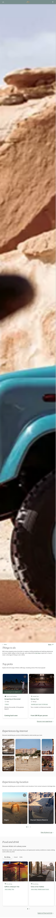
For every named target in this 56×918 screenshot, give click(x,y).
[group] (7, 857)
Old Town (37, 653)
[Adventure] (48, 754)
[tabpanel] (29, 888)
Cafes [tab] (20, 857)
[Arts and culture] (8, 754)
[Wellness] (48, 771)
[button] (53, 2)
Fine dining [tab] (7, 857)
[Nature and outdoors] (28, 771)
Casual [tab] (16, 857)
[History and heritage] (8, 771)
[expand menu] (3, 2)
